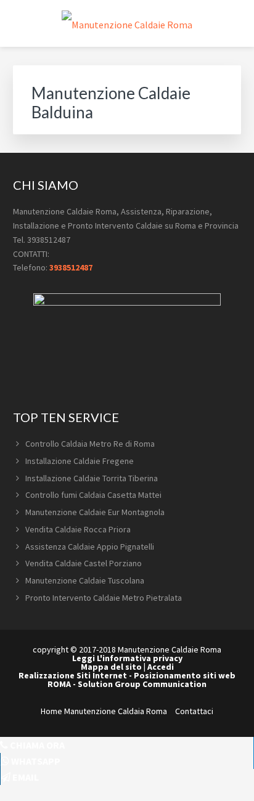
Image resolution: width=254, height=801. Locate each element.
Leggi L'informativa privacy (127, 658)
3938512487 (70, 267)
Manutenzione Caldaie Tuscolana (84, 580)
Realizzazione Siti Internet (72, 675)
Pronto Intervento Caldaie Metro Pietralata (103, 597)
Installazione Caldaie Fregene (79, 460)
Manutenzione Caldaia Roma (115, 711)
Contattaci (194, 711)
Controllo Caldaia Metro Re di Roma (90, 443)
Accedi (160, 666)
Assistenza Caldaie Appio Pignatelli (89, 546)
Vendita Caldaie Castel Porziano (83, 563)
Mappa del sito (111, 666)
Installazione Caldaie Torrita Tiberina (91, 478)
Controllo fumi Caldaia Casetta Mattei (93, 494)
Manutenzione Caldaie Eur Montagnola (95, 512)
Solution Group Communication (142, 683)
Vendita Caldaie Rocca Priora (78, 529)
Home (51, 711)
